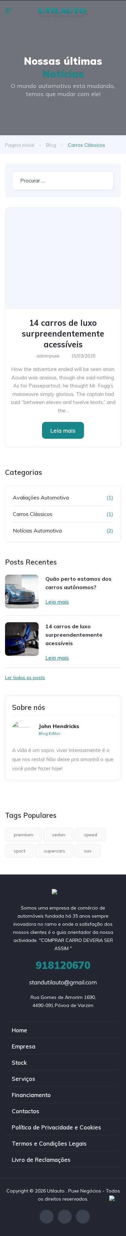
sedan (58, 835)
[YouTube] (83, 1217)
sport (19, 851)
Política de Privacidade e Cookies (56, 1127)
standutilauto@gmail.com (63, 982)
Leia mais (63, 430)
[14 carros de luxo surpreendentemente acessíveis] (63, 258)
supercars (54, 851)
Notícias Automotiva (37, 530)
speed (90, 835)
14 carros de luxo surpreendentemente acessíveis (63, 333)
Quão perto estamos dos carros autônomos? (78, 583)
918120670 (63, 965)
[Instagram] (65, 1217)
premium (23, 835)
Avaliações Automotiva (41, 497)
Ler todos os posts (25, 677)
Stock (19, 1062)
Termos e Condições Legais (49, 1143)
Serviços (23, 1078)
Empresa (23, 1046)
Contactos (25, 1111)
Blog (51, 145)
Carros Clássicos (32, 514)
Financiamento (31, 1094)
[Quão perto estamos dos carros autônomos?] (22, 591)
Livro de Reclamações (41, 1159)
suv (88, 851)
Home (19, 1030)
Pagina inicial (19, 145)
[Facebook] (46, 1217)
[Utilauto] (63, 11)
